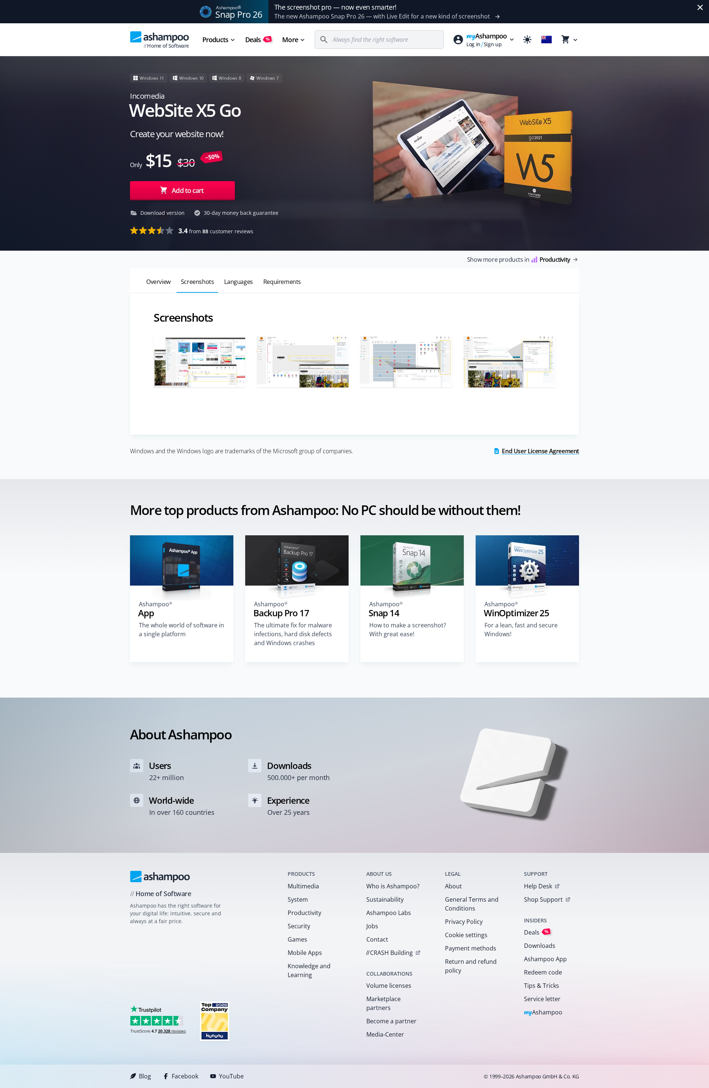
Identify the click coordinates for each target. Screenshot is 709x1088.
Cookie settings (466, 935)
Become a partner (391, 1021)
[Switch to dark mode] (527, 39)
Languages (238, 282)
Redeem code (543, 972)
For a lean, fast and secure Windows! (521, 629)
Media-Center (385, 1034)
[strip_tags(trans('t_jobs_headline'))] (214, 1020)
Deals (257, 39)
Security (299, 926)
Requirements (282, 282)
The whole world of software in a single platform (181, 629)
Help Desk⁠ (538, 886)
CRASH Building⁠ (389, 953)
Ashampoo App (545, 959)
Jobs (372, 926)
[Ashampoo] (160, 876)
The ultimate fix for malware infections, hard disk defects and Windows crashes (293, 634)
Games (297, 939)
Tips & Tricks (541, 986)
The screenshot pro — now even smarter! (335, 7)
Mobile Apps (305, 953)
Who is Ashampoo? (392, 886)
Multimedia (303, 886)
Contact (377, 939)
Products (215, 39)
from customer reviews (215, 230)
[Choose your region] (546, 39)
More (290, 39)
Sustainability (385, 899)
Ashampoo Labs (388, 913)
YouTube (231, 1076)
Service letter (542, 999)
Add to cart (187, 190)
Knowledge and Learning (309, 970)
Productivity (304, 913)
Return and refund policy (471, 966)
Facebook (185, 1076)
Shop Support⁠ (543, 899)
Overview (158, 282)
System (298, 899)
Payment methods (470, 948)
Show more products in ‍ (518, 259)
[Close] (700, 7)
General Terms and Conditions (472, 903)
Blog (145, 1076)
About (453, 886)
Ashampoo (543, 1012)
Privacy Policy (464, 922)
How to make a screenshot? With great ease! (407, 629)
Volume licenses (388, 986)
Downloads (539, 946)
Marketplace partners (383, 1003)
